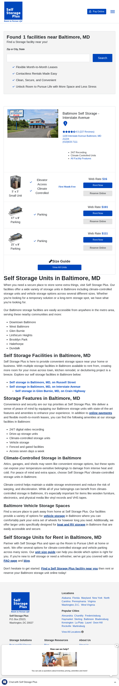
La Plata (79, 622)
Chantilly (78, 615)
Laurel (88, 622)
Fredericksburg (93, 615)
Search (102, 58)
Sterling (78, 619)
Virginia (92, 601)
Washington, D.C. (71, 605)
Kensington (67, 622)
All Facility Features (81, 158)
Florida (76, 598)
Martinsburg (79, 626)
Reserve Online (98, 193)
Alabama (66, 598)
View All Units (59, 267)
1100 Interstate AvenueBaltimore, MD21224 (82, 137)
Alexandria (67, 615)
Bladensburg (101, 619)
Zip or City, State (16, 49)
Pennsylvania (79, 601)
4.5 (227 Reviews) (85, 132)
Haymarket (67, 619)
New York (97, 598)
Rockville (66, 626)
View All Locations (71, 632)
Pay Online (98, 11)
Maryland (86, 598)
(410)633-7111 (70, 142)
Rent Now (98, 185)
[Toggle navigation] (113, 11)
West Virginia (88, 605)
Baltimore (89, 619)
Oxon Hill (98, 622)
